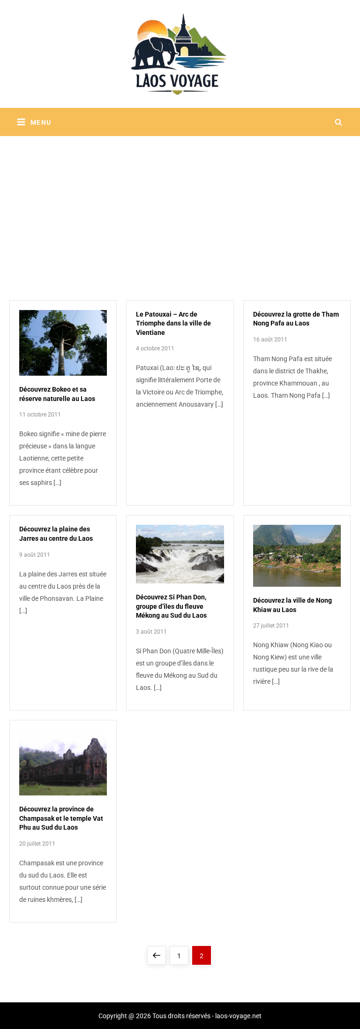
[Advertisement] (180, 206)
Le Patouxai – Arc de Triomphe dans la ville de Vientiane (173, 323)
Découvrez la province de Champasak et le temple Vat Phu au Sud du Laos (61, 818)
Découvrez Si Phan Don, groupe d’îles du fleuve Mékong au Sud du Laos (171, 606)
